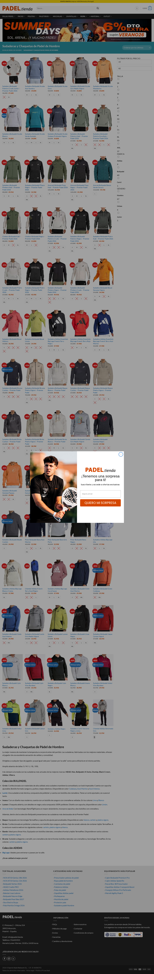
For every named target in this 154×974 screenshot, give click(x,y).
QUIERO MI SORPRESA (100, 503)
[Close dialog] (121, 454)
